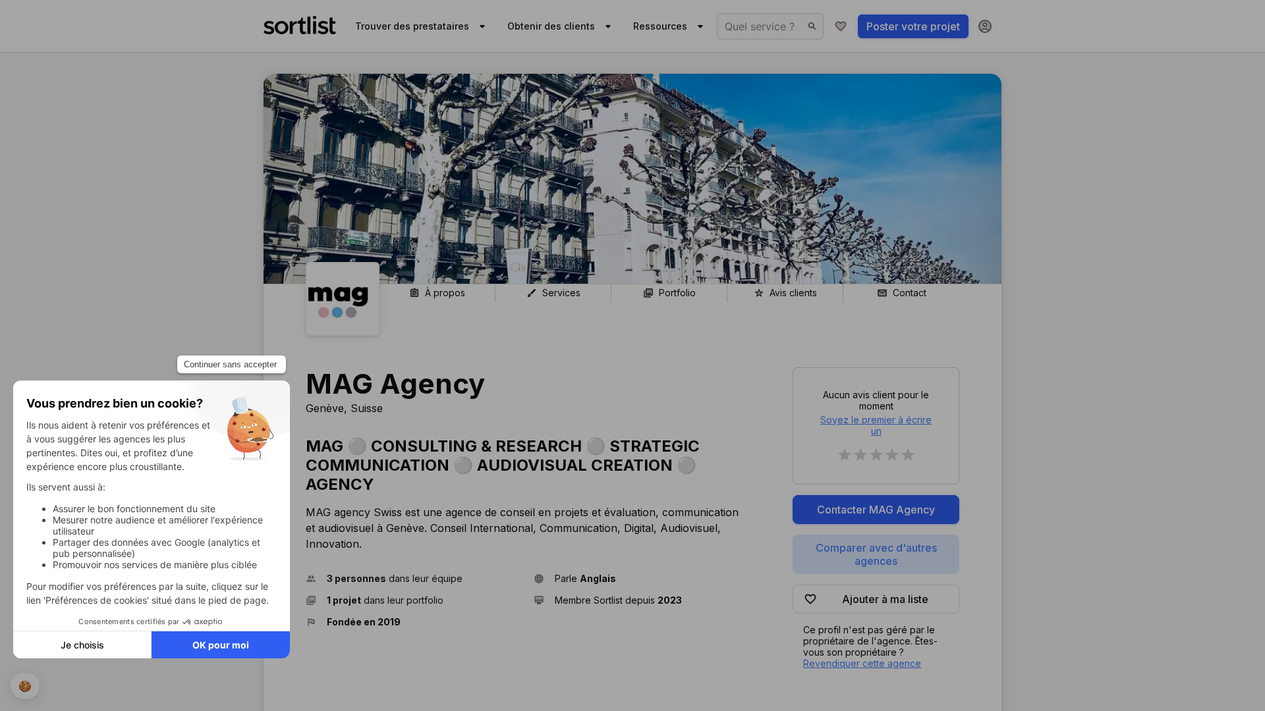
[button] (414, 578)
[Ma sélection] (840, 26)
